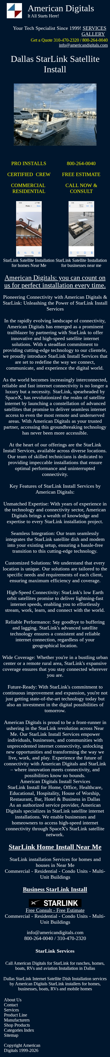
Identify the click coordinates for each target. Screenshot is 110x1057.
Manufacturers (17, 1020)
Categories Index (19, 1030)
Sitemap (11, 1035)
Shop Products (17, 1025)
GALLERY (93, 34)
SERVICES (94, 28)
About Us (12, 999)
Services (11, 1009)
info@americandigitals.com (83, 45)
